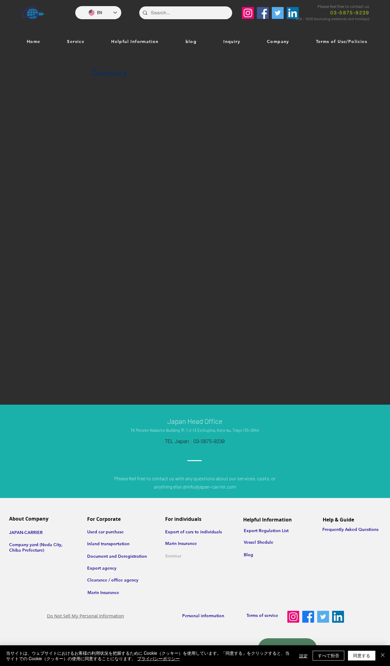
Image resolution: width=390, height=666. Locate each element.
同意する (361, 655)
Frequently (333, 529)
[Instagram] (248, 13)
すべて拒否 (328, 655)
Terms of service (262, 615)
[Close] (382, 655)
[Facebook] (263, 13)
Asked (351, 529)
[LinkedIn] (293, 13)
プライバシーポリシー (158, 658)
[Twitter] (278, 13)
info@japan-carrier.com (211, 486)
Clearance (97, 580)
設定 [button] (303, 656)
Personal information (203, 615)
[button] (76, 42)
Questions (368, 529)
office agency (124, 580)
